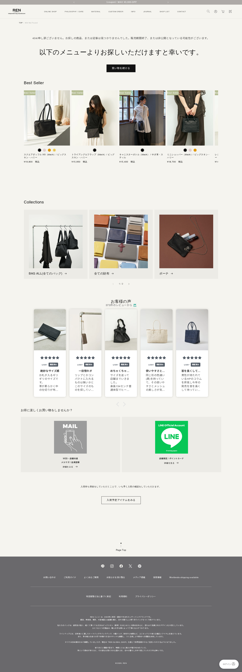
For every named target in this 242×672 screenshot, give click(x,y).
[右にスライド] (128, 284)
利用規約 (123, 596)
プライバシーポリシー (145, 596)
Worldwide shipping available (184, 577)
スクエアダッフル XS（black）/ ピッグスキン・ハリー (45, 156)
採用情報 (157, 577)
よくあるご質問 (91, 577)
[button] (208, 11)
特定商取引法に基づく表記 (98, 596)
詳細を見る (169, 463)
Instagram (112, 566)
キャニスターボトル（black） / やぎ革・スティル (141, 156)
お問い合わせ (49, 577)
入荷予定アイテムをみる (121, 500)
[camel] (49, 150)
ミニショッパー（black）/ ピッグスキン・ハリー (188, 156)
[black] (39, 150)
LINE (102, 566)
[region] (121, 2)
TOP (21, 23)
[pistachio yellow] (54, 150)
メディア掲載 (139, 577)
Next (167, 2)
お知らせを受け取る (116, 577)
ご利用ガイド (70, 577)
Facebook (121, 566)
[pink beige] (44, 150)
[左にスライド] (113, 284)
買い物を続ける (121, 68)
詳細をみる (68, 467)
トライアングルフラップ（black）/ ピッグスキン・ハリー (93, 156)
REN (125, 663)
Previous (74, 2)
